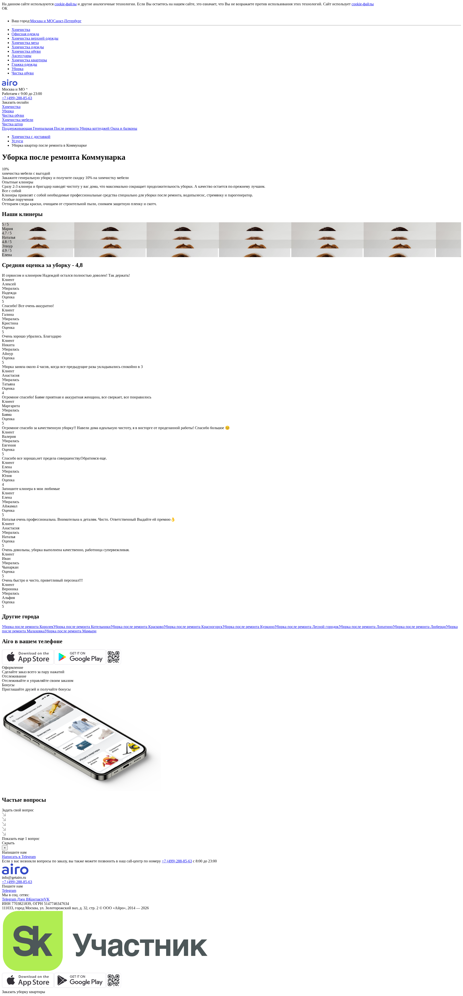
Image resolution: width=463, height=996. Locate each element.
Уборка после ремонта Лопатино (366, 627)
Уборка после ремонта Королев (27, 627)
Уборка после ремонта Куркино (249, 627)
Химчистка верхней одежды (35, 38)
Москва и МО (41, 21)
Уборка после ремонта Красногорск (193, 627)
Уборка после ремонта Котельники (82, 627)
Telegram (9, 890)
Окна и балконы (123, 128)
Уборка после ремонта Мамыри (70, 631)
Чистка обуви (23, 73)
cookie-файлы (65, 4)
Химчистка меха (25, 43)
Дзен (21, 899)
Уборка (17, 69)
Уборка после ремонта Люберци (419, 627)
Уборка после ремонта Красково (137, 627)
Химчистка (21, 30)
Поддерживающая (17, 128)
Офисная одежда (25, 34)
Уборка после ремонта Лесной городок (307, 627)
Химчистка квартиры (29, 60)
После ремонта (67, 128)
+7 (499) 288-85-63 (17, 98)
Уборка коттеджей (95, 128)
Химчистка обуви (26, 51)
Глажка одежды (24, 64)
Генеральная (43, 128)
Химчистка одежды (28, 47)
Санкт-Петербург (67, 21)
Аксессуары (21, 56)
